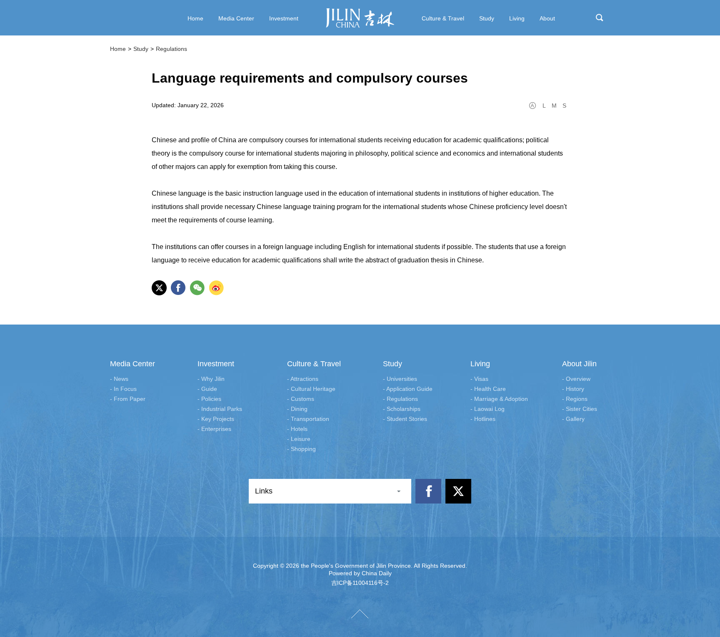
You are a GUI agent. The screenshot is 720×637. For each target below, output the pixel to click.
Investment (216, 364)
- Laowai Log (487, 408)
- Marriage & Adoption (499, 398)
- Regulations (400, 398)
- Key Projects (216, 418)
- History (573, 388)
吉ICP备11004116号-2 (360, 582)
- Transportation (308, 418)
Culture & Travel (314, 364)
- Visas (479, 378)
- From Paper (127, 398)
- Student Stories (405, 418)
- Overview (576, 378)
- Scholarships (401, 408)
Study (140, 48)
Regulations (171, 48)
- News (119, 378)
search (599, 17)
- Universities (400, 378)
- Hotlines (482, 418)
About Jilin (579, 364)
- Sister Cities (579, 408)
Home (118, 48)
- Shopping (301, 449)
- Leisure (298, 439)
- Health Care (488, 388)
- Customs (300, 398)
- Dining (297, 408)
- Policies (209, 398)
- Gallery (573, 418)
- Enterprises (214, 429)
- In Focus (123, 388)
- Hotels (297, 429)
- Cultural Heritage (311, 388)
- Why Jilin (211, 378)
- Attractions (302, 378)
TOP (359, 613)
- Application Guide (407, 388)
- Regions (575, 398)
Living (480, 364)
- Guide (207, 388)
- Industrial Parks (220, 408)
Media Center (132, 364)
